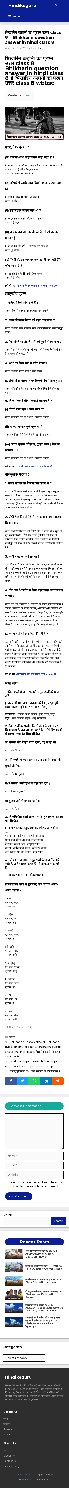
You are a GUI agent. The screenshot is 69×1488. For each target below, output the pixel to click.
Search (7, 1215)
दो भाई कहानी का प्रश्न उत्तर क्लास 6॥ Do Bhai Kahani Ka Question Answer (43, 1294)
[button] (56, 5)
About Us (8, 1450)
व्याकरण (6, 1424)
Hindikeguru (22, 5)
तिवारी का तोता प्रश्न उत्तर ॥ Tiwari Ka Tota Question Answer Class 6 (44, 1267)
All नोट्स (7, 1434)
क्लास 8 (13, 1037)
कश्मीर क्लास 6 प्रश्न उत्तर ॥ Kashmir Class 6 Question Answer (43, 1281)
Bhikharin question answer (27, 1042)
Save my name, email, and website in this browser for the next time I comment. (35, 1184)
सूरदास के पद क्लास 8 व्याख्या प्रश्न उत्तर (37, 285)
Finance (8, 1429)
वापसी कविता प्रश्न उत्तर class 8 (35, 466)
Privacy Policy (11, 1466)
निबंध (5, 1418)
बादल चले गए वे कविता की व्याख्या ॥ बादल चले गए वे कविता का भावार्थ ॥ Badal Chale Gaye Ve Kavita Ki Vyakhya (42, 1322)
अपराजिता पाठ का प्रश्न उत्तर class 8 (36, 674)
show (27, 95)
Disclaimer (9, 1455)
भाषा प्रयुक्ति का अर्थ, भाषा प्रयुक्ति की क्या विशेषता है (34, 1071)
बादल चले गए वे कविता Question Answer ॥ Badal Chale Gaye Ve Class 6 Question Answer (44, 1308)
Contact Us (9, 1460)
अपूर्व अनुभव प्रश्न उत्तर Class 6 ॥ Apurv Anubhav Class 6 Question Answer (41, 1253)
